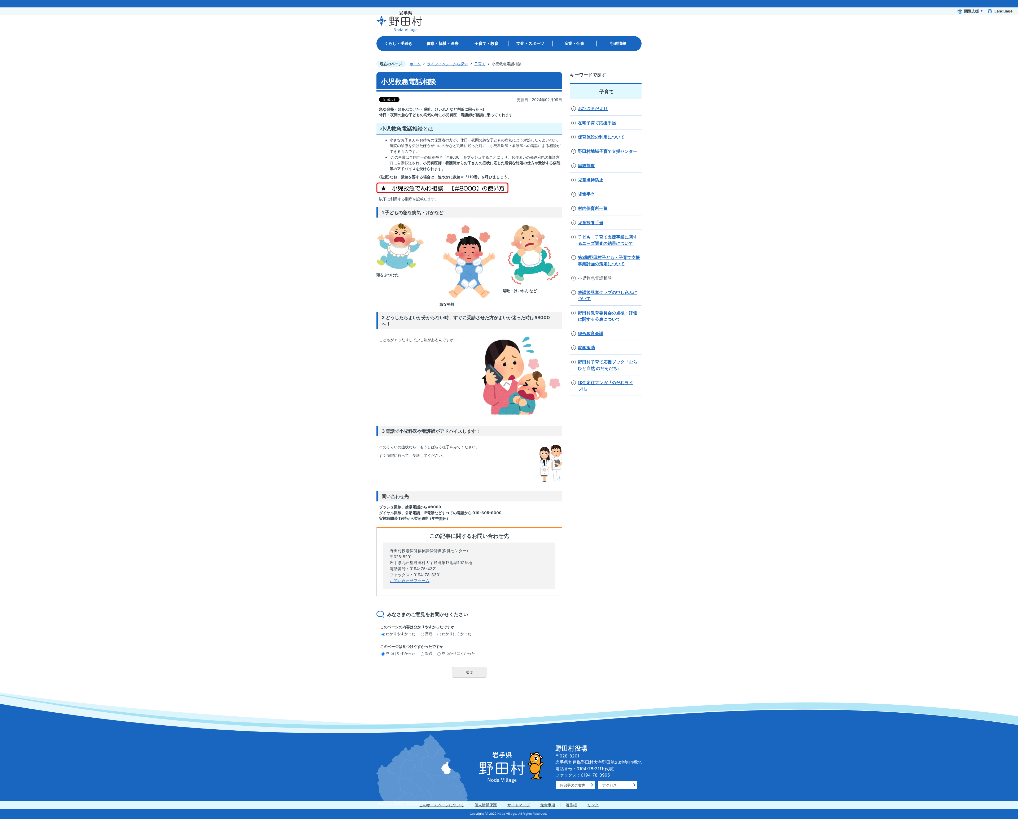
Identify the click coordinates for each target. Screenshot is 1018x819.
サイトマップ (518, 805)
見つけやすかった (400, 653)
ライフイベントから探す (447, 64)
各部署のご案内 (573, 785)
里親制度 (586, 165)
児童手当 (586, 194)
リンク (593, 805)
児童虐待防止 (590, 180)
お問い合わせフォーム (409, 580)
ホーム (415, 64)
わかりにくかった (456, 633)
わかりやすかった (400, 633)
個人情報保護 (486, 805)
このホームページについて (441, 805)
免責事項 (547, 805)
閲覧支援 (971, 11)
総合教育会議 (590, 333)
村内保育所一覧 (593, 208)
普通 (428, 633)
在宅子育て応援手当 (597, 122)
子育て (479, 64)
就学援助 (586, 347)
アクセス (609, 785)
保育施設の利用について (601, 137)
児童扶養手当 (590, 222)
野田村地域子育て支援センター (607, 151)
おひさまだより (593, 108)
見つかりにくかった (458, 653)
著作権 (571, 805)
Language (1003, 11)
